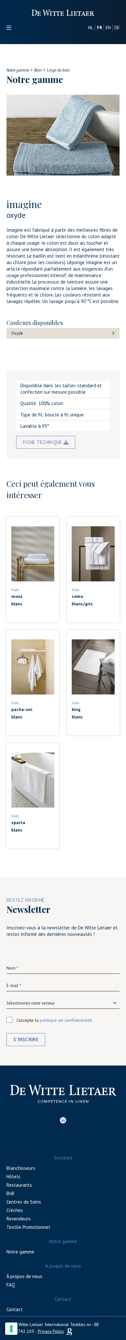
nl (90, 27)
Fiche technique (43, 442)
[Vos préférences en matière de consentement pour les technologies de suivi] (11, 1329)
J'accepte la (54, 1020)
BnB (10, 1193)
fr (99, 27)
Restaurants (19, 1185)
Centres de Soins (23, 1202)
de (117, 27)
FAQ (10, 1285)
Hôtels (13, 1176)
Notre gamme (20, 1252)
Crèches (14, 1210)
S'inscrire (25, 1039)
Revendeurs (18, 1219)
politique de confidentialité (66, 1020)
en (108, 27)
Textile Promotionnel (28, 1227)
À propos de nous (24, 1276)
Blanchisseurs (20, 1168)
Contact (14, 1309)
